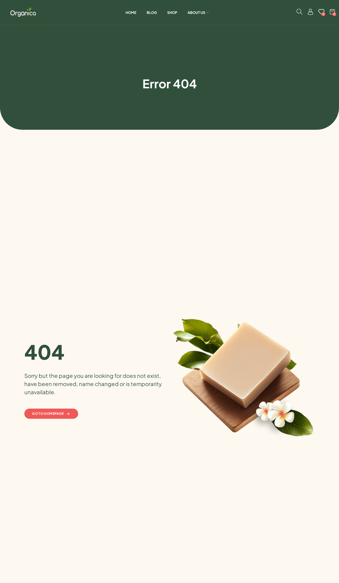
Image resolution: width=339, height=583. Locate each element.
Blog (152, 12)
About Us (196, 12)
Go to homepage (48, 414)
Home (131, 12)
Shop (172, 12)
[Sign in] (310, 13)
